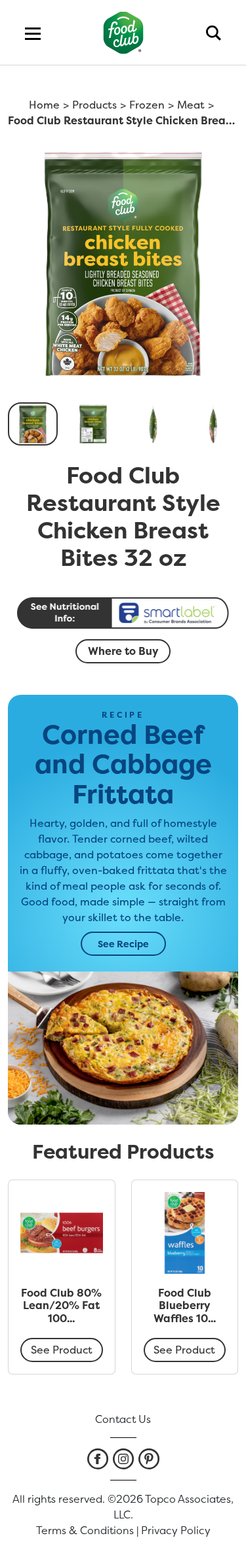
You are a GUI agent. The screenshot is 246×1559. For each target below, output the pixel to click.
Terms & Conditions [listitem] (85, 1530)
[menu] (33, 33)
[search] (213, 33)
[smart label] (123, 613)
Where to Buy (123, 651)
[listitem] (97, 1458)
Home (44, 104)
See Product (61, 1349)
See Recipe (123, 943)
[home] (123, 32)
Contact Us (123, 1419)
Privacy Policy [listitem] (176, 1530)
